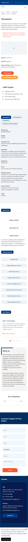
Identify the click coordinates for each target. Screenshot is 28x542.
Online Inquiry (7, 73)
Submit (10, 470)
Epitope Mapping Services (14, 302)
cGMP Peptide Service (14, 271)
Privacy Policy (6, 535)
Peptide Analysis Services (14, 277)
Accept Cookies (6, 539)
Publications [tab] (6, 120)
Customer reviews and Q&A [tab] (10, 123)
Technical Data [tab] (17, 117)
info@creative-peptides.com (8, 243)
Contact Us (10, 515)
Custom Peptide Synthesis (10, 77)
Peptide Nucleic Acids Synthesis (14, 290)
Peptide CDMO (14, 259)
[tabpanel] (14, 163)
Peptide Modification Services (14, 265)
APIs (8, 13)
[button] (7, 340)
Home (2, 12)
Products (8, 12)
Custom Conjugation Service (14, 284)
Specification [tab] (6, 117)
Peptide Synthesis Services (14, 296)
